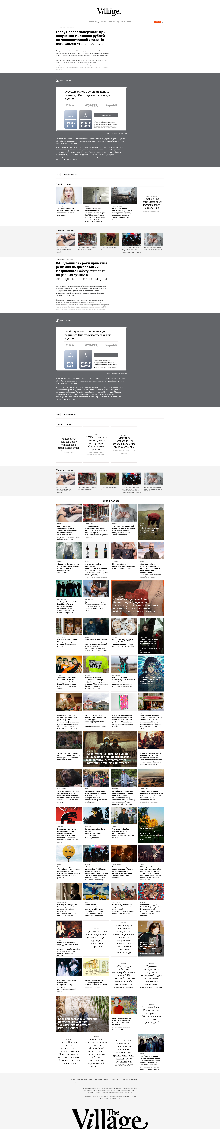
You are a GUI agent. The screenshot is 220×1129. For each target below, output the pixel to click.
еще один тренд (144, 826)
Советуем (114, 637)
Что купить (115, 561)
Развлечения (111, 22)
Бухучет (87, 561)
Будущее (87, 206)
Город (91, 22)
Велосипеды (115, 788)
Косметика (60, 206)
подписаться (106, 115)
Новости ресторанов (151, 196)
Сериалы (59, 561)
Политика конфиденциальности (81, 1080)
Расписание (88, 826)
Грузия (86, 788)
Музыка (59, 675)
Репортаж (59, 523)
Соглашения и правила (130, 1080)
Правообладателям (101, 1080)
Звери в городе (116, 675)
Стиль (123, 22)
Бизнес (103, 22)
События (114, 1016)
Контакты (115, 1080)
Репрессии (60, 826)
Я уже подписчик (65, 80)
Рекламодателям (75, 1082)
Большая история (118, 596)
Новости (96, 928)
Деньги (59, 864)
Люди (97, 22)
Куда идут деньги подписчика (117, 133)
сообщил (59, 295)
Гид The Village (89, 523)
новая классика (61, 599)
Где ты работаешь (117, 206)
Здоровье (114, 523)
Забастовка (88, 713)
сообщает (96, 56)
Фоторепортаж (90, 751)
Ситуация (62, 27)
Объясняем (142, 523)
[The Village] (110, 12)
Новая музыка (143, 637)
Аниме (141, 675)
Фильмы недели (89, 637)
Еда (118, 22)
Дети (129, 22)
